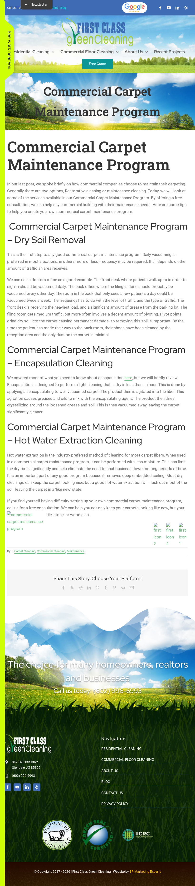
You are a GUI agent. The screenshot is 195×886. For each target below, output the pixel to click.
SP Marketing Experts (145, 871)
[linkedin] (177, 7)
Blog (63, 7)
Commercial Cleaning (51, 551)
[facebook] (160, 7)
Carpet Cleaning (24, 551)
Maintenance (75, 551)
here (128, 377)
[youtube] (169, 7)
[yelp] (186, 7)
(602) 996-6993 (23, 776)
